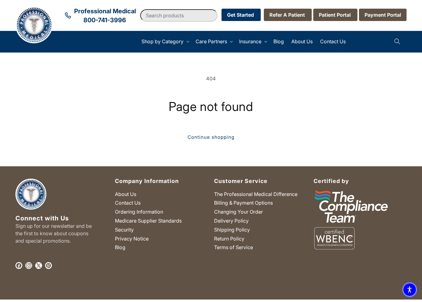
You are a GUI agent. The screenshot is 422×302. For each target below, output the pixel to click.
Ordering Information (139, 212)
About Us (125, 194)
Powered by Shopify (133, 298)
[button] (165, 42)
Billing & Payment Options (243, 203)
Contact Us (128, 203)
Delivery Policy (231, 221)
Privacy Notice (132, 239)
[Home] (15, 41)
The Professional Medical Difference (256, 194)
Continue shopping (211, 137)
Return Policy (229, 239)
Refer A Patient (287, 15)
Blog (120, 247)
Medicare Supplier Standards (148, 221)
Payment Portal (383, 15)
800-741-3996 (104, 20)
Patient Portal (335, 15)
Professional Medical (95, 298)
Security (124, 230)
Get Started (241, 15)
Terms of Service (233, 247)
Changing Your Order (238, 212)
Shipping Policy (232, 230)
